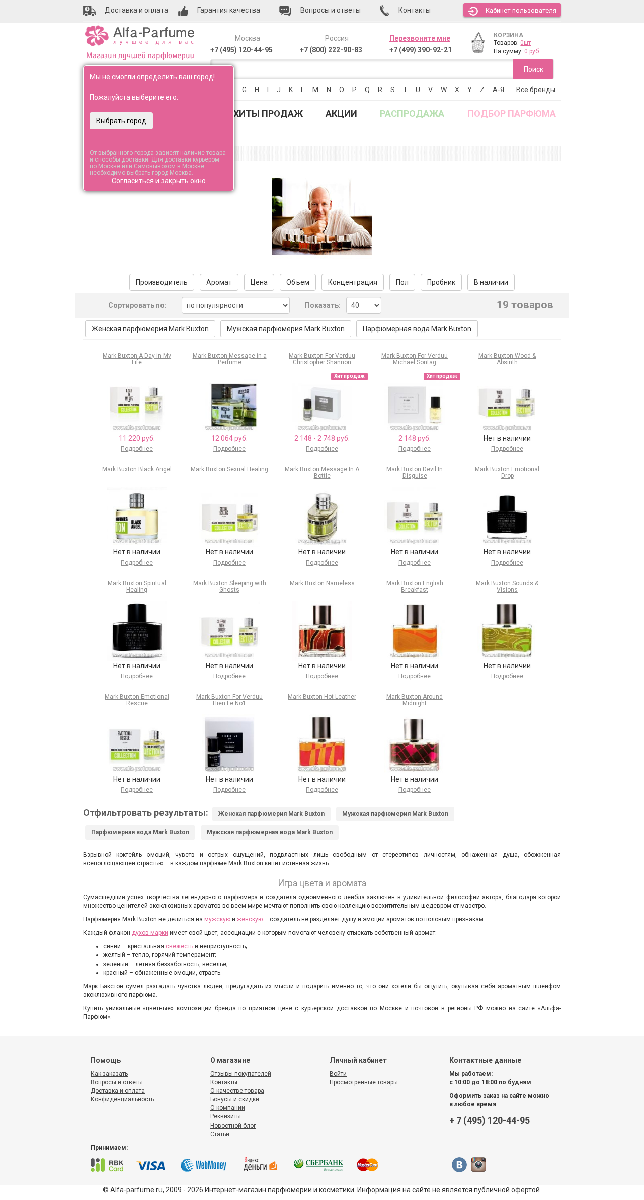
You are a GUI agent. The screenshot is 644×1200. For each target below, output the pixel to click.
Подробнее (137, 448)
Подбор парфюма (511, 113)
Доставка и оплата (118, 1090)
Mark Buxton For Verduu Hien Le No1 (229, 700)
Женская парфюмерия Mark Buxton (150, 329)
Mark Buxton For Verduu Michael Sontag (414, 359)
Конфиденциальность (122, 1099)
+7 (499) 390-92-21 (420, 50)
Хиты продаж (268, 113)
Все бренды (535, 90)
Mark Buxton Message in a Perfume (230, 359)
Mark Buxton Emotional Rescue (137, 700)
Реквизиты (225, 1116)
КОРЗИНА (508, 35)
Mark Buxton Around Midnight (414, 700)
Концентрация (352, 282)
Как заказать (109, 1073)
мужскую (217, 919)
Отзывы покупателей (240, 1073)
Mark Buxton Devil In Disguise (414, 472)
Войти (338, 1073)
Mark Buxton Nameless (322, 583)
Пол (402, 282)
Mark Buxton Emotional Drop (507, 472)
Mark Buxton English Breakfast (414, 586)
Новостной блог (233, 1125)
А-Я (498, 90)
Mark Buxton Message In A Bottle (322, 472)
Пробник (441, 282)
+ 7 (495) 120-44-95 (489, 1120)
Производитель (162, 282)
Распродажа (412, 113)
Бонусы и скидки (234, 1099)
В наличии (491, 282)
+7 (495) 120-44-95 (241, 50)
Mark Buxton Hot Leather (322, 696)
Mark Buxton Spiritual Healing (137, 586)
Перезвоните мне (419, 38)
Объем (297, 282)
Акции (341, 113)
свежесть (179, 946)
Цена (259, 282)
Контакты (223, 1082)
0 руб (531, 51)
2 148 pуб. (414, 438)
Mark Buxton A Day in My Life (137, 359)
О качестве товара (237, 1090)
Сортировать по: (137, 305)
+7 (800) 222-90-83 (331, 50)
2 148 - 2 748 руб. (322, 438)
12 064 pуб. (229, 438)
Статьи (219, 1134)
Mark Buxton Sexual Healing (229, 469)
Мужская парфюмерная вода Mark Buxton (270, 832)
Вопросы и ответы (117, 1082)
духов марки (150, 932)
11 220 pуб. (137, 438)
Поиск (533, 69)
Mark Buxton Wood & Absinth (507, 359)
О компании (227, 1107)
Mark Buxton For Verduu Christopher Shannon (322, 359)
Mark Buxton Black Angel (137, 469)
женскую (250, 919)
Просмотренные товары (364, 1082)
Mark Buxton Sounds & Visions (507, 586)
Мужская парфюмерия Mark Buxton (286, 329)
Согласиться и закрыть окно (159, 181)
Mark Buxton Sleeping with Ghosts (229, 586)
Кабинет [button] (521, 10)
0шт (525, 42)
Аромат (219, 282)
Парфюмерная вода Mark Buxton (417, 329)
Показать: (323, 305)
